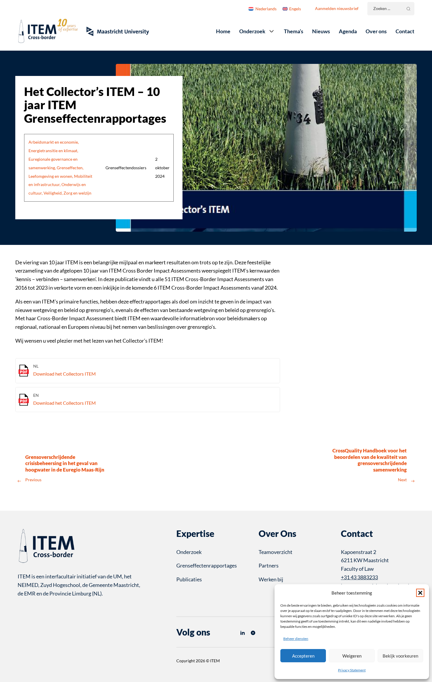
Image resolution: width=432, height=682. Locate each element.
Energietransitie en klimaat (53, 150)
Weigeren (351, 655)
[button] (420, 593)
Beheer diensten (295, 638)
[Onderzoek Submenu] (271, 31)
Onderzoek (252, 31)
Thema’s (293, 31)
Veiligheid (52, 193)
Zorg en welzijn (77, 193)
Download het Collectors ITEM (64, 373)
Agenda (348, 31)
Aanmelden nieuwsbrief (337, 8)
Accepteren (303, 655)
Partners (269, 565)
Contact (405, 31)
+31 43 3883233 (359, 577)
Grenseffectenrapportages (206, 565)
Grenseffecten (70, 167)
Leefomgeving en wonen (50, 176)
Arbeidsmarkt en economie (53, 142)
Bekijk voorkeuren (400, 655)
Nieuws (321, 31)
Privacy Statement (352, 670)
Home (223, 31)
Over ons (376, 31)
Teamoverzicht (275, 552)
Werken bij (271, 579)
